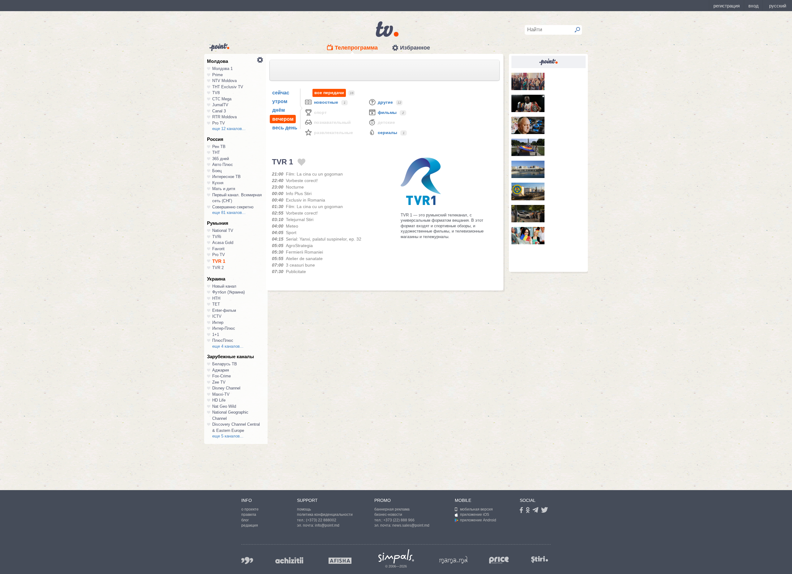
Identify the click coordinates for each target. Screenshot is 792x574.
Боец (217, 170)
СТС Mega (221, 99)
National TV (222, 230)
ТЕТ (216, 304)
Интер (217, 322)
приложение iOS (474, 514)
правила (248, 514)
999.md (247, 560)
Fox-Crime (221, 376)
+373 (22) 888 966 (399, 520)
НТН (216, 298)
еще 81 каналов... (229, 212)
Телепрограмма (356, 48)
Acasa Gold (222, 242)
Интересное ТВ (226, 176)
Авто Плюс (222, 164)
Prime (217, 74)
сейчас (280, 92)
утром (279, 101)
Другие (385, 102)
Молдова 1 (222, 68)
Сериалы (387, 132)
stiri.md (539, 559)
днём (278, 110)
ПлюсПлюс (222, 340)
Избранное (415, 48)
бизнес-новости (388, 514)
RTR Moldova (224, 117)
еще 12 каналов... (229, 128)
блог (245, 520)
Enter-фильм (224, 310)
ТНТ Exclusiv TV (227, 87)
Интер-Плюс (223, 328)
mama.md (453, 559)
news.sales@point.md (410, 525)
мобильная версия (476, 509)
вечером (283, 119)
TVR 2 (218, 267)
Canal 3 (219, 111)
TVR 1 (218, 261)
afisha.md (340, 561)
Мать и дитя (223, 188)
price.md (499, 560)
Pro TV (218, 123)
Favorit (218, 248)
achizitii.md (289, 560)
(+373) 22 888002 (321, 520)
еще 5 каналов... (227, 436)
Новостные (326, 102)
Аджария (220, 370)
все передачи (329, 92)
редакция (249, 525)
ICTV (217, 316)
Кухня (217, 182)
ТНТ (216, 152)
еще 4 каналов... (227, 346)
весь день (284, 127)
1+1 (215, 334)
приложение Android (478, 520)
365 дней (220, 158)
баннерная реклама (392, 509)
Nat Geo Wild (224, 406)
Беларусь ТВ (224, 364)
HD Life (219, 400)
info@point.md (327, 525)
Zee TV (219, 382)
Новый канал (224, 286)
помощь (304, 509)
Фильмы (387, 112)
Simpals (396, 556)
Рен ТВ (219, 146)
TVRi (216, 236)
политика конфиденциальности (325, 514)
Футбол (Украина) (228, 292)
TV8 (216, 92)
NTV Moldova (224, 80)
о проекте (250, 509)
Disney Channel (226, 388)
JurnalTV (220, 104)
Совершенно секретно (232, 207)
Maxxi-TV (221, 394)
